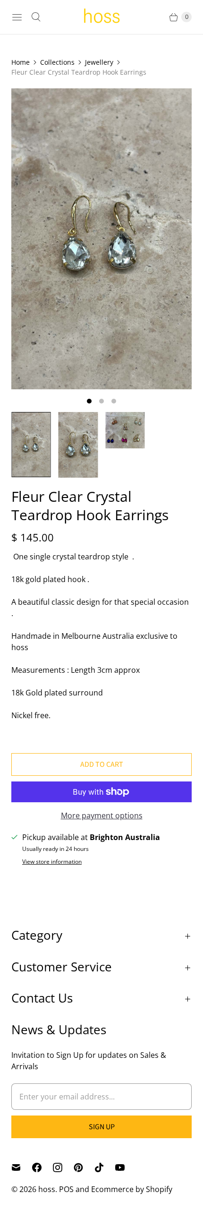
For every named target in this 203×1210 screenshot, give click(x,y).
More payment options (102, 815)
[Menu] (17, 17)
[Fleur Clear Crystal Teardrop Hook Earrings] (101, 238)
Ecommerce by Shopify (131, 1189)
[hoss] (101, 17)
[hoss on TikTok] (104, 1167)
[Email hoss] (21, 1167)
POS (66, 1189)
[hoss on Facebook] (42, 1167)
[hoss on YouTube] (125, 1167)
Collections (57, 62)
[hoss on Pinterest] (84, 1167)
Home (20, 62)
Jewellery (99, 62)
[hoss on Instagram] (63, 1167)
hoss (46, 1189)
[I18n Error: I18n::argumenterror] (31, 444)
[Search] (35, 17)
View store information (52, 861)
